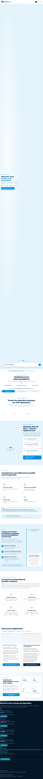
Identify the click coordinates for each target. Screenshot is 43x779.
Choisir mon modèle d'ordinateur (30, 457)
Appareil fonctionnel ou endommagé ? (12, 565)
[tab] (9, 450)
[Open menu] (41, 2)
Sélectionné (3, 716)
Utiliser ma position (5, 759)
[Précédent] (3, 413)
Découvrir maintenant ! (11, 664)
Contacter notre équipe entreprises (11, 694)
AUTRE (21, 382)
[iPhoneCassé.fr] (6, 1)
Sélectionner (3, 726)
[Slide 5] (23, 360)
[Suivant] (40, 413)
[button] (21, 713)
